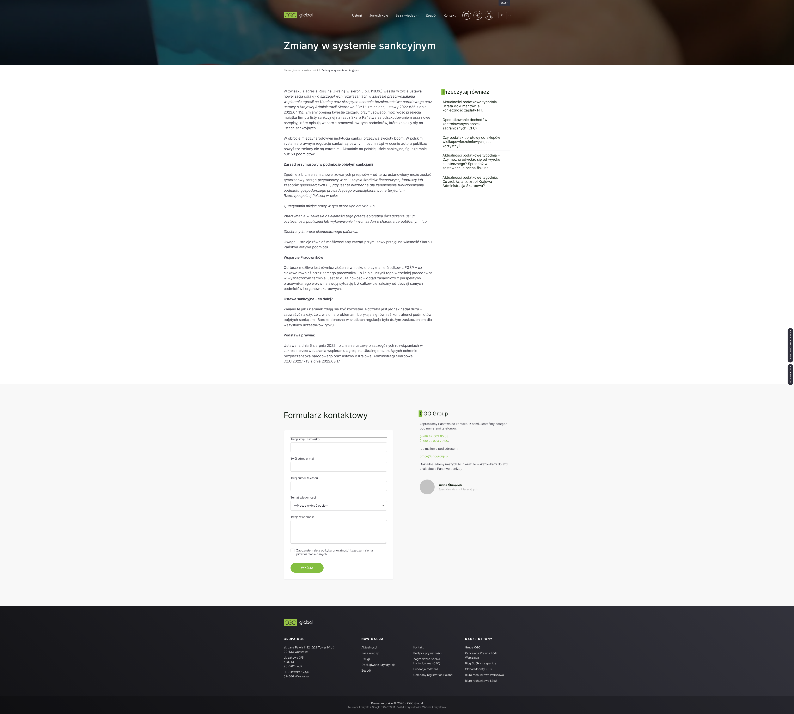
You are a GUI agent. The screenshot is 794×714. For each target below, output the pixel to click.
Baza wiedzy (405, 15)
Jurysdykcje (378, 15)
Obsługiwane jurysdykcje (378, 664)
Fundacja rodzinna (425, 669)
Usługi (357, 15)
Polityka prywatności (427, 653)
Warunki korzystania (434, 707)
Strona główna (292, 70)
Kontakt (450, 15)
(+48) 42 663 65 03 (434, 436)
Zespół (431, 15)
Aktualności (311, 70)
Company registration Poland (433, 675)
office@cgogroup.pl (434, 456)
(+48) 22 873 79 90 (434, 441)
